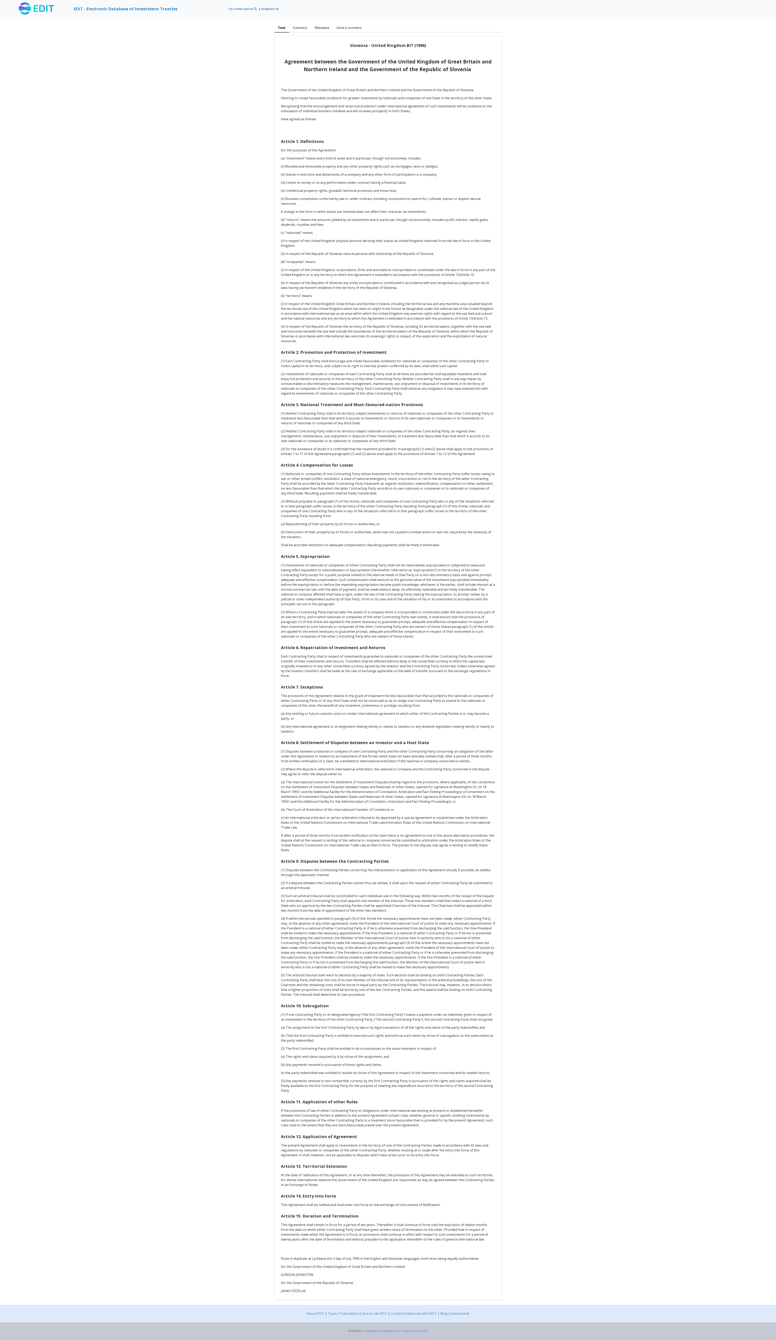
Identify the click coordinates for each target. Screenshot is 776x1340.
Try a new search (241, 9)
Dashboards (460, 1313)
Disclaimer (371, 1331)
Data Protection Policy (415, 1331)
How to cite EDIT (374, 1313)
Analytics (268, 9)
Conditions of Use (390, 1331)
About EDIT (315, 1313)
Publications (349, 1313)
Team (332, 1313)
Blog (443, 1313)
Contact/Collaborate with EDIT (414, 1313)
